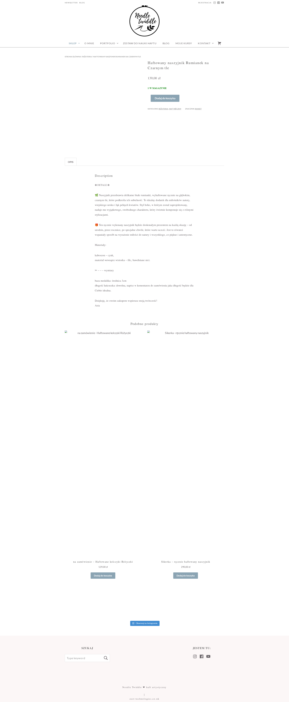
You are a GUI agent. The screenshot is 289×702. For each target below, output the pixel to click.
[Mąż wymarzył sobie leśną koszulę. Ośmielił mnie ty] (24, 604)
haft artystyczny (156, 687)
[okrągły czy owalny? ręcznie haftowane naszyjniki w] (217, 604)
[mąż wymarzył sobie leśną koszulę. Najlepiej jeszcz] (120, 604)
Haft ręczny (175, 109)
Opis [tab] (70, 161)
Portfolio (107, 43)
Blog (82, 3)
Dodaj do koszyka (165, 98)
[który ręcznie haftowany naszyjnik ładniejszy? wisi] (168, 604)
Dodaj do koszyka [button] (103, 575)
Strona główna (73, 56)
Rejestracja (204, 3)
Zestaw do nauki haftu (140, 43)
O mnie (89, 43)
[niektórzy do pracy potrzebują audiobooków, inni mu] (265, 604)
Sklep (73, 43)
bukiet (198, 109)
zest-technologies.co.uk (145, 698)
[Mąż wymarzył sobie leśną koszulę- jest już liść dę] (72, 604)
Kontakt (204, 43)
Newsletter (71, 3)
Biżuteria (87, 56)
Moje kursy (184, 43)
